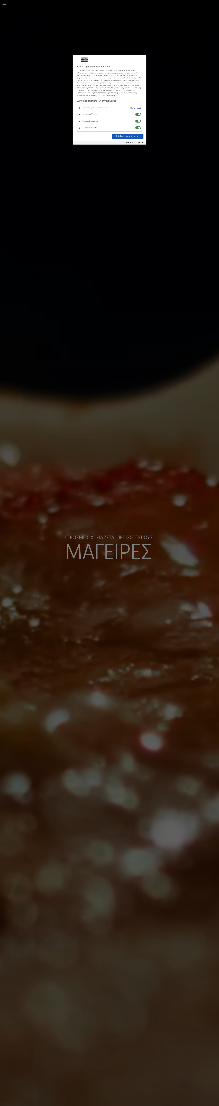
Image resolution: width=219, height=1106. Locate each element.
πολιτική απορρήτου (108, 95)
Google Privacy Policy (125, 93)
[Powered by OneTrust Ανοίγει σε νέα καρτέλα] (135, 142)
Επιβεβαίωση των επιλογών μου (127, 136)
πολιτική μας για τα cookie (86, 95)
